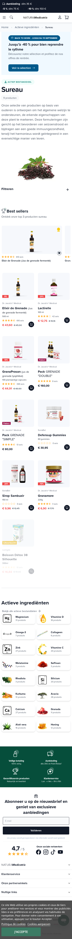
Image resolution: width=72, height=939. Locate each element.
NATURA (35, 17)
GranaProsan (15, 373)
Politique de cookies (13, 924)
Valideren (36, 830)
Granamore (46, 495)
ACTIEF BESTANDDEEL (20, 81)
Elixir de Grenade (17, 310)
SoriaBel (42, 430)
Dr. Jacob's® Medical (11, 303)
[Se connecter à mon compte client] (60, 17)
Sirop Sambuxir (13, 495)
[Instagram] (45, 852)
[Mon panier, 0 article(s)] (67, 17)
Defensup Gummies (52, 435)
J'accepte (21, 932)
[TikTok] (53, 852)
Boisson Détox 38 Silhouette (15, 557)
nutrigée (6, 549)
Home (5, 27)
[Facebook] (38, 852)
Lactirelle (44, 308)
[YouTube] (60, 852)
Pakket (42, 360)
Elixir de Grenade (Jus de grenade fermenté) (26, 260)
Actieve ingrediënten (27, 27)
